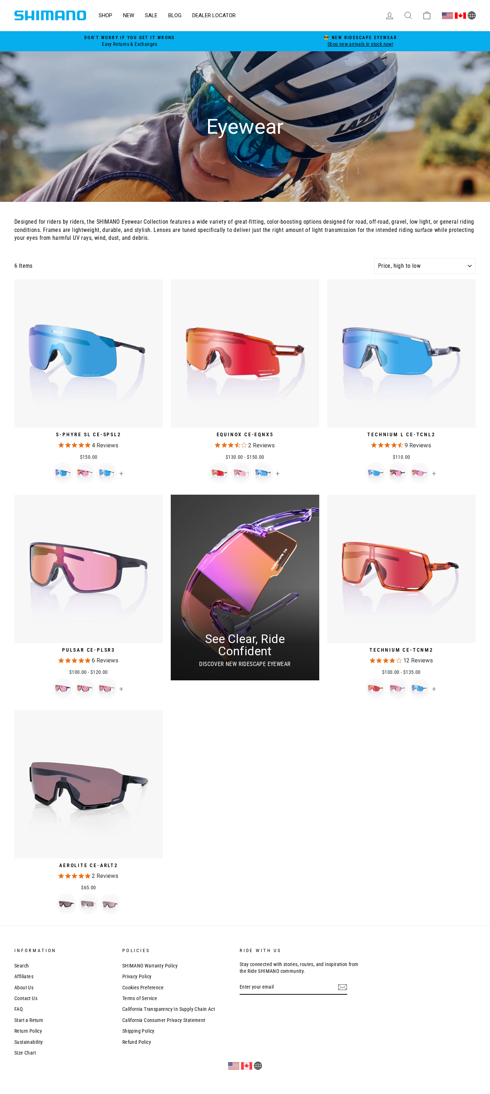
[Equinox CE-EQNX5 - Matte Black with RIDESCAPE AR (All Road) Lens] (263, 472)
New (128, 15)
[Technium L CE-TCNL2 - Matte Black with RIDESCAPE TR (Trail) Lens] (397, 472)
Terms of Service (139, 998)
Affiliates (23, 976)
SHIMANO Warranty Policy (150, 966)
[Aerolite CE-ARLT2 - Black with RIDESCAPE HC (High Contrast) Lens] (66, 903)
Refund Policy (136, 1042)
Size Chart (25, 1053)
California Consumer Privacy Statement (164, 1020)
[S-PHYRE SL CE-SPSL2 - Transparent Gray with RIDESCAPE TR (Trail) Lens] (84, 472)
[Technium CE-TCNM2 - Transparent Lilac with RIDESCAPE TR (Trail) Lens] (397, 688)
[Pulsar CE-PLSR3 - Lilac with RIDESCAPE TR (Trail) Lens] (106, 688)
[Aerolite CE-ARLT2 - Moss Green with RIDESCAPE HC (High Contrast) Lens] (110, 903)
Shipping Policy (138, 1031)
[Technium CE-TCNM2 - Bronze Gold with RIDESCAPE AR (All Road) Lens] (419, 688)
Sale (151, 15)
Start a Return (28, 1020)
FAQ (18, 1009)
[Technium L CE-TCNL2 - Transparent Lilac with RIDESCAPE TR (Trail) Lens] (419, 472)
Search (21, 966)
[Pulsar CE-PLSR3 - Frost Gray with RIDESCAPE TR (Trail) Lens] (84, 688)
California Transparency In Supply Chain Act (168, 1009)
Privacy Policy (137, 976)
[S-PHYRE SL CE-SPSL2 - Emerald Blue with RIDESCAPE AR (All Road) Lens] (106, 472)
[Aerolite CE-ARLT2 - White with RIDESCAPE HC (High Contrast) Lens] (88, 903)
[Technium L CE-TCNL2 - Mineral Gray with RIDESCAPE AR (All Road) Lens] (375, 472)
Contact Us (25, 998)
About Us (23, 987)
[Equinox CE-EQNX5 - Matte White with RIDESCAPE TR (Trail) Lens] (241, 472)
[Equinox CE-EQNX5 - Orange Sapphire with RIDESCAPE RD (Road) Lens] (219, 472)
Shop (105, 15)
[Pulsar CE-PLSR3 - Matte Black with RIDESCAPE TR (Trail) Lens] (62, 688)
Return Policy (28, 1031)
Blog (175, 15)
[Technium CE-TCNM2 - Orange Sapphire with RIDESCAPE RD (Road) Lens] (375, 688)
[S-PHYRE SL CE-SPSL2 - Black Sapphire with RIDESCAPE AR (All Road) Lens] (62, 472)
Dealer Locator (214, 15)
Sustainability (28, 1042)
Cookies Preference (143, 987)
